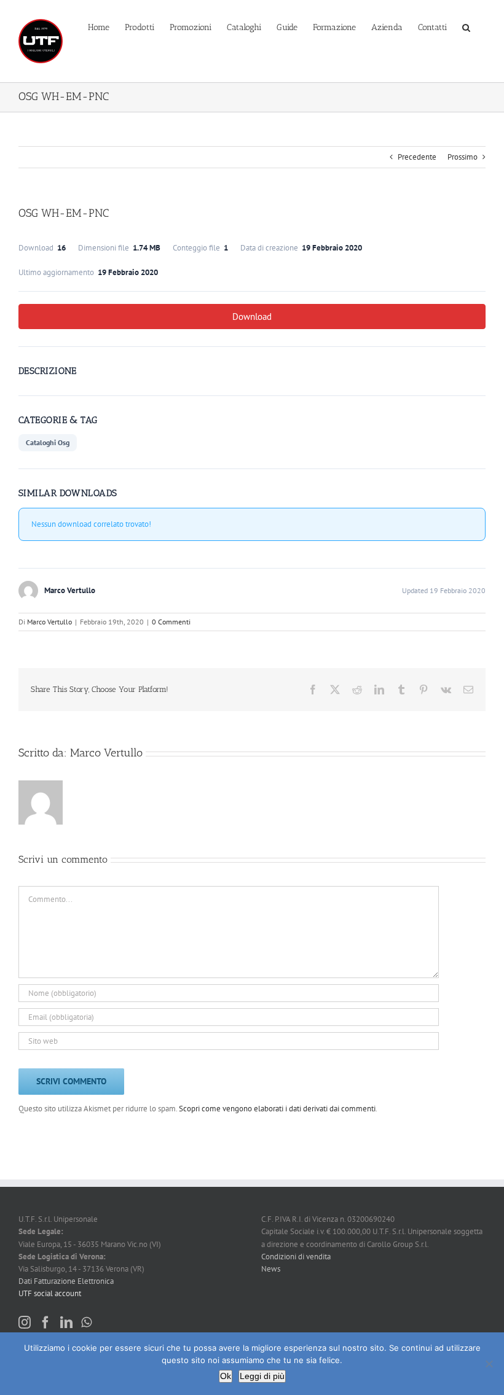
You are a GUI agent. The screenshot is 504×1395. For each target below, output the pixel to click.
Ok (225, 1376)
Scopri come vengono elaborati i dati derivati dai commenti (277, 1108)
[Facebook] (45, 1322)
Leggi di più (262, 1376)
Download (252, 316)
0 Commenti (171, 621)
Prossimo (462, 157)
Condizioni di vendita (296, 1256)
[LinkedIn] (66, 1322)
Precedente (417, 157)
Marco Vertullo (49, 621)
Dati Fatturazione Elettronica (66, 1281)
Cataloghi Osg (47, 442)
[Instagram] (24, 1322)
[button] (466, 26)
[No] (488, 1364)
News (270, 1269)
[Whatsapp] (86, 1322)
